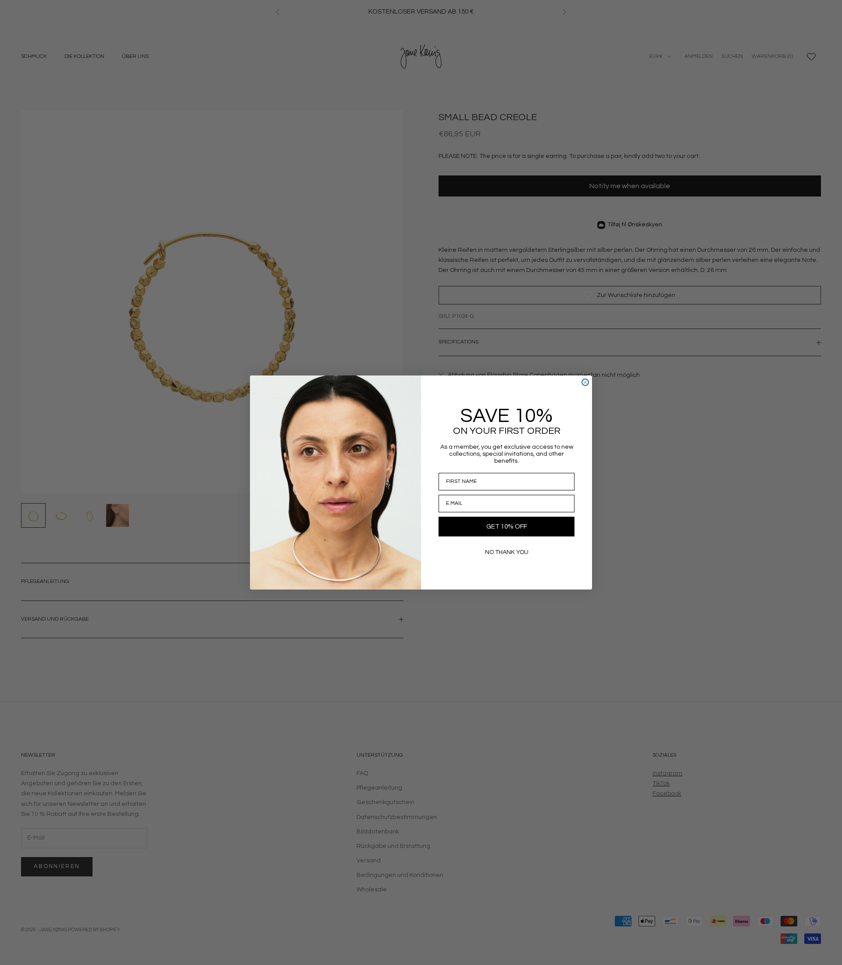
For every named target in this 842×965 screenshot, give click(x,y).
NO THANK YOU (506, 552)
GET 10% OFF (506, 526)
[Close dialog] (585, 382)
